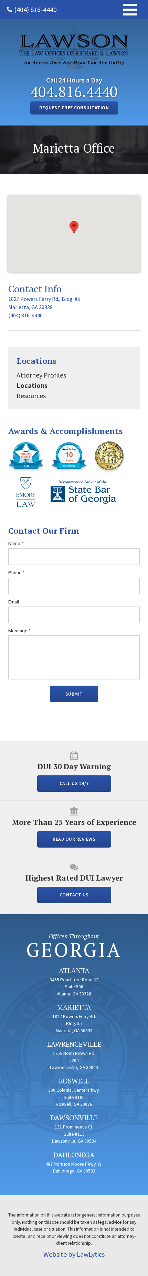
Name (15, 543)
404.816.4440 (74, 91)
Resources (31, 395)
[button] (74, 227)
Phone (16, 573)
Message (19, 631)
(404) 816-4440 (35, 9)
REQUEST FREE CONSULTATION (74, 108)
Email (13, 601)
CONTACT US (74, 895)
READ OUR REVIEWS (74, 839)
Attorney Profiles (41, 375)
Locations (36, 360)
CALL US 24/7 (74, 783)
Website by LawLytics (74, 1254)
